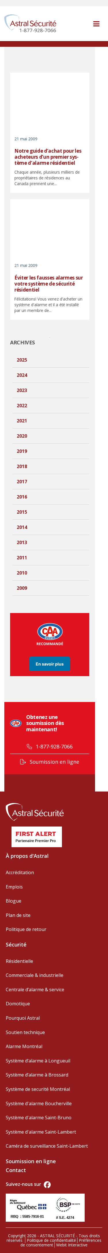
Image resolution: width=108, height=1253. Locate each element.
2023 (22, 390)
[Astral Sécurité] (35, 811)
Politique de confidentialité (51, 1240)
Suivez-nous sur (24, 1184)
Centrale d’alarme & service (35, 989)
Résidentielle (19, 961)
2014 (22, 527)
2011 (22, 557)
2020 (22, 436)
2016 (22, 497)
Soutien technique (25, 1032)
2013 (22, 542)
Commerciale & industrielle (34, 975)
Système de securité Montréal (38, 1089)
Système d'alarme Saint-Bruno (38, 1117)
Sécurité (16, 944)
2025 (22, 360)
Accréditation (20, 872)
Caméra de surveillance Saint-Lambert (47, 1146)
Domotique (18, 1003)
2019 (22, 451)
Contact (16, 1170)
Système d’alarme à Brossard (37, 1075)
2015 (22, 512)
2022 (22, 405)
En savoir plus (50, 663)
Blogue (13, 901)
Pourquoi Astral (23, 1018)
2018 (22, 466)
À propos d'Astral (27, 855)
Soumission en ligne (53, 761)
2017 (22, 481)
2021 (22, 421)
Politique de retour (26, 929)
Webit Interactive (72, 1245)
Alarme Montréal (24, 1046)
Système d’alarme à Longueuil (38, 1061)
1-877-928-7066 (53, 746)
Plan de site (18, 915)
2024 (22, 375)
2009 (22, 588)
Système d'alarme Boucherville (39, 1103)
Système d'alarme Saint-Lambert (41, 1132)
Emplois (14, 887)
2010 (22, 573)
